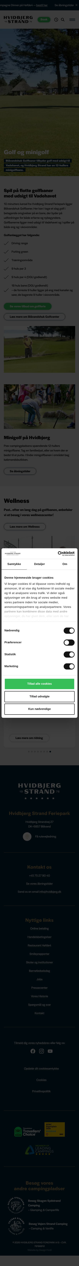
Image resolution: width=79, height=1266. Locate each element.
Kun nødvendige (39, 709)
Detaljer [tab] (39, 564)
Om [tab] (64, 564)
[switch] (69, 642)
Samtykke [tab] (14, 564)
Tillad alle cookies (39, 683)
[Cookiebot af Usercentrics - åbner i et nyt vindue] (58, 553)
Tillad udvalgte (40, 696)
